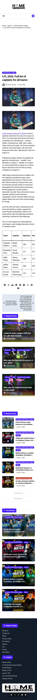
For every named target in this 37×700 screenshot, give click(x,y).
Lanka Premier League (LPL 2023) (13, 133)
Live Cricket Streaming (9, 676)
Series (18, 435)
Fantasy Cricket (7, 678)
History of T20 (6, 670)
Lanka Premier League (9, 72)
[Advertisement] (18, 50)
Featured (7, 350)
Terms (4, 636)
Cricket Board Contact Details (12, 665)
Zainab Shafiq (11, 338)
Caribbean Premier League (23, 478)
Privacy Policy (6, 638)
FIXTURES (6, 652)
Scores (4, 649)
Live (3, 647)
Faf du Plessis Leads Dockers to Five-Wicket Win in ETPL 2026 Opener (25, 424)
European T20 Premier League (24, 419)
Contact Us (5, 633)
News (21, 323)
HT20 (13, 350)
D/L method (6, 641)
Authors (4, 644)
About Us (5, 630)
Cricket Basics (7, 668)
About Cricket (6, 662)
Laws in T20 (6, 673)
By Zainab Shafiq (11, 84)
